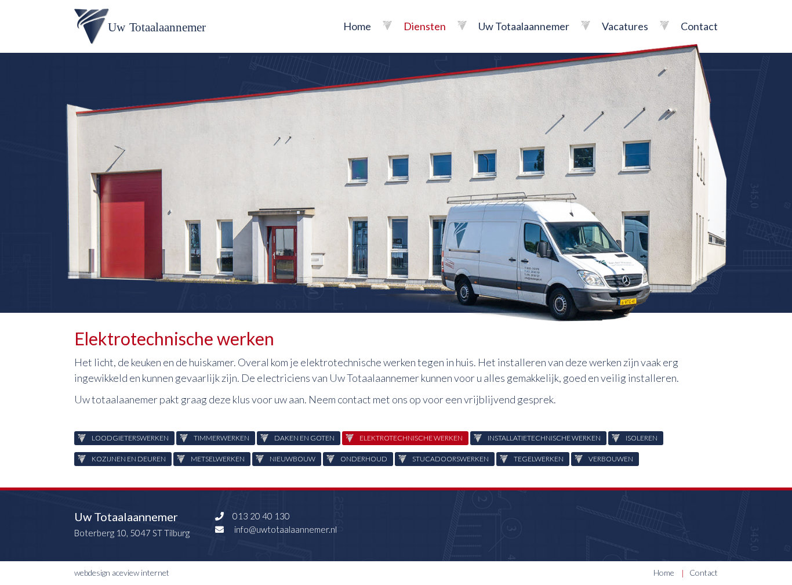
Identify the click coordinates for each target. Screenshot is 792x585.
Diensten (425, 26)
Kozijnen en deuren (129, 458)
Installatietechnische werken (544, 438)
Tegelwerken (539, 458)
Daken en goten (304, 438)
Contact (699, 26)
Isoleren (641, 438)
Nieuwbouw (292, 458)
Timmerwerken (221, 438)
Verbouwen (610, 458)
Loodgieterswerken (130, 438)
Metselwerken (218, 458)
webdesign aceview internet (121, 572)
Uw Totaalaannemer (523, 26)
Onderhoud (363, 458)
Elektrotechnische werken (411, 438)
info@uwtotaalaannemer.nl (284, 529)
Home (357, 26)
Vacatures (625, 26)
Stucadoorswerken (450, 458)
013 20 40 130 (261, 516)
